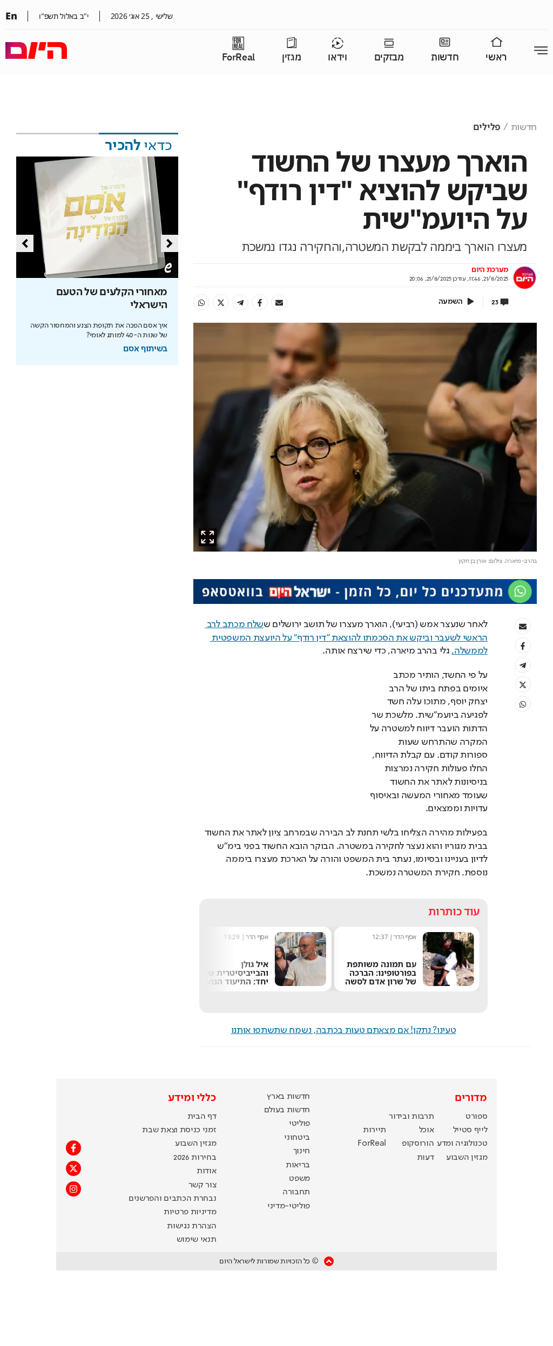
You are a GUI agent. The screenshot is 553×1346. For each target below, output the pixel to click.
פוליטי (299, 1123)
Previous (24, 243)
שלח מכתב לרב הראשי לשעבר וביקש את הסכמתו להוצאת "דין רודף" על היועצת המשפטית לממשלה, (346, 638)
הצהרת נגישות (191, 1226)
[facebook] (260, 302)
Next (169, 243)
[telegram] (240, 302)
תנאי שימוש (197, 1239)
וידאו (337, 57)
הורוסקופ (418, 1143)
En (11, 15)
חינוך (301, 1151)
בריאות (298, 1165)
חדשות (444, 57)
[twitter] (221, 302)
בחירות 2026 (195, 1157)
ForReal (238, 57)
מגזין (291, 57)
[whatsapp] (201, 302)
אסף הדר (405, 937)
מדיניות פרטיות (190, 1212)
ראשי (496, 57)
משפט (299, 1178)
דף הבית (202, 1116)
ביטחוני (297, 1137)
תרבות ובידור (411, 1116)
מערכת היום (489, 270)
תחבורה (296, 1192)
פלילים (487, 127)
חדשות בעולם (287, 1110)
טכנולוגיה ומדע (462, 1143)
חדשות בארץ (288, 1096)
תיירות (374, 1130)
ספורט (476, 1116)
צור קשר (202, 1185)
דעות (425, 1157)
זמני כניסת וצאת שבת (179, 1130)
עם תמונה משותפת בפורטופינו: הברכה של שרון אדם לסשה (380, 972)
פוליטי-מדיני (288, 1206)
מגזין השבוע (466, 1157)
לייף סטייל (470, 1130)
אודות (206, 1171)
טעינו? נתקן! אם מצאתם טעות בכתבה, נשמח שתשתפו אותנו (343, 1030)
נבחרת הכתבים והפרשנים (172, 1198)
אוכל (426, 1130)
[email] (279, 302)
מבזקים (389, 57)
